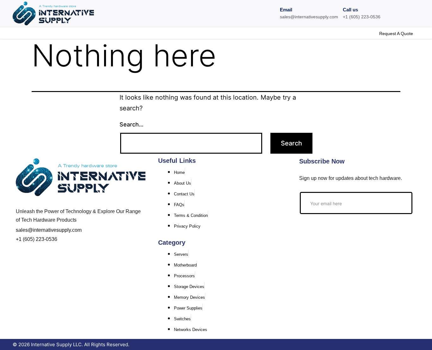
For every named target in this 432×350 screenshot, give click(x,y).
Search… (132, 124)
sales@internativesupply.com (49, 230)
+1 (19, 239)
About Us (44, 32)
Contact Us (75, 32)
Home (19, 32)
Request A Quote (396, 33)
